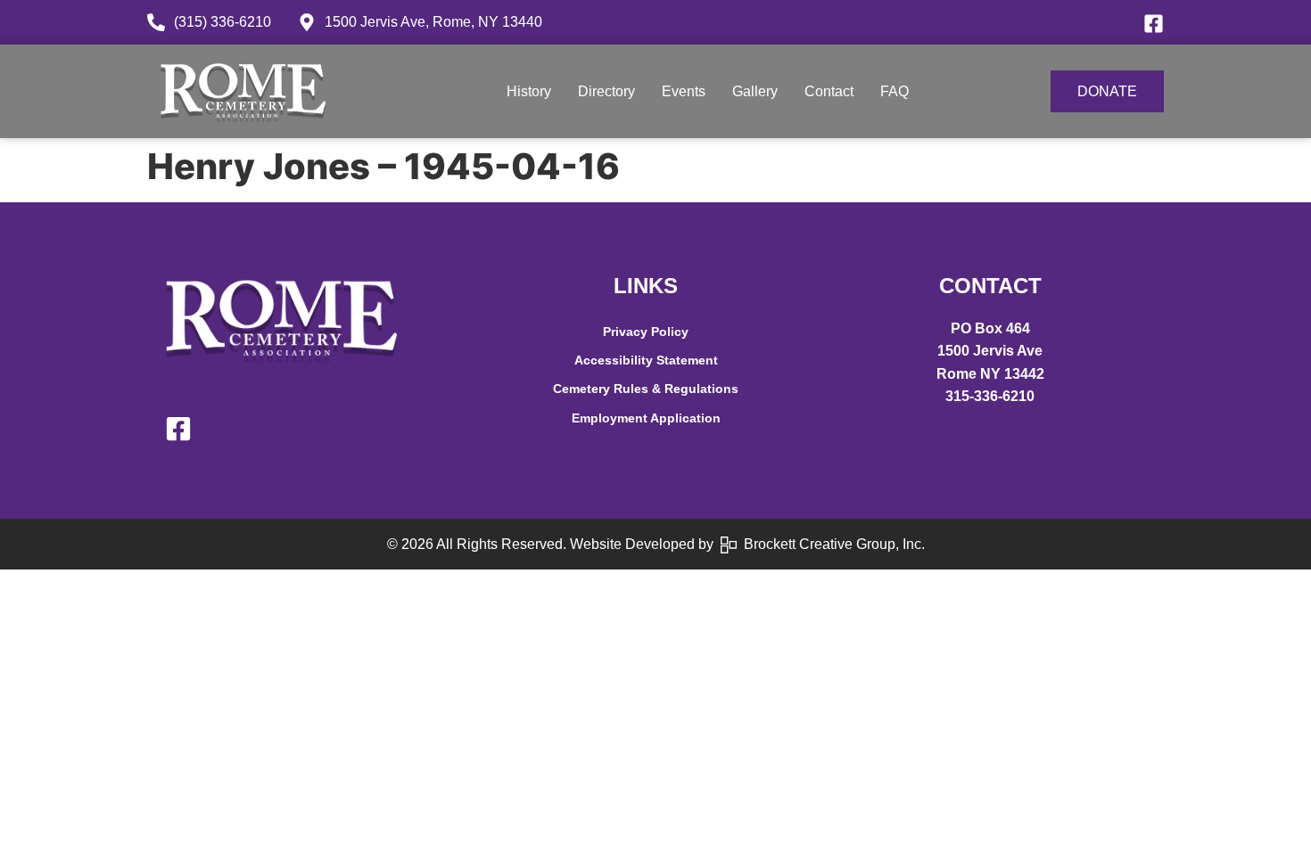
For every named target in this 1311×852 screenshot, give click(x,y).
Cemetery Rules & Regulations (645, 388)
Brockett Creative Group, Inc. (831, 544)
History (529, 91)
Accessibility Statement (646, 360)
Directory (606, 91)
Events (683, 91)
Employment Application (646, 418)
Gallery (755, 91)
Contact (828, 91)
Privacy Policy (645, 331)
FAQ (894, 91)
